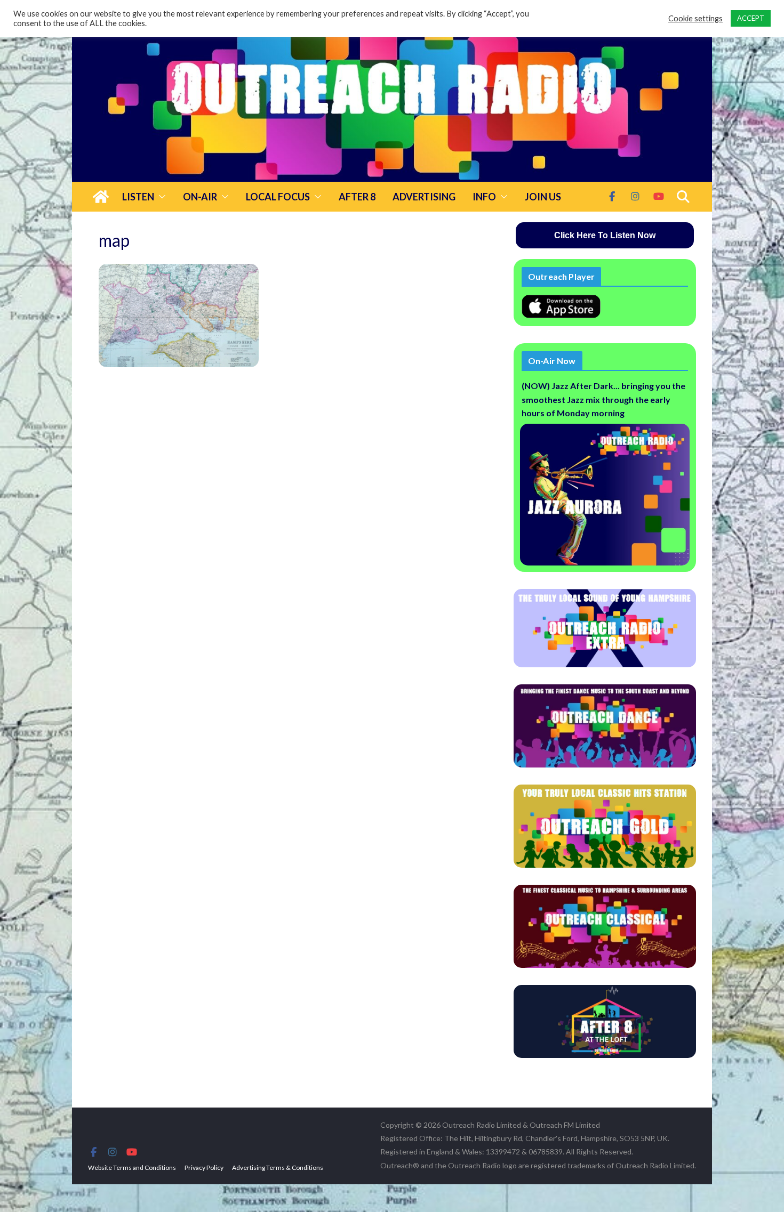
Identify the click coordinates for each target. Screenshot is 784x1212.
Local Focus (278, 197)
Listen (138, 197)
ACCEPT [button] (750, 18)
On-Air (200, 197)
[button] (160, 196)
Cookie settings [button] (695, 18)
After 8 (357, 197)
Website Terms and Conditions (132, 1167)
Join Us (543, 197)
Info (484, 197)
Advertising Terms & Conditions (277, 1167)
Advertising (424, 197)
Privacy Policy (204, 1167)
